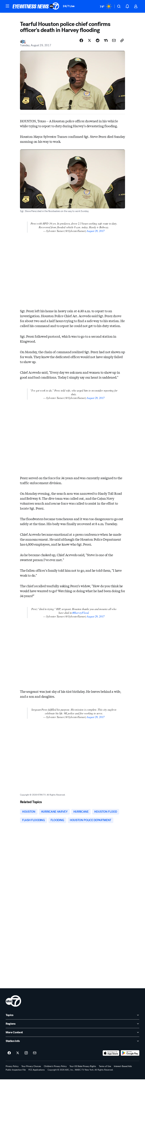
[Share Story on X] (89, 40)
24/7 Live (69, 6)
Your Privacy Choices (31, 1066)
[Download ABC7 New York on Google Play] (130, 1053)
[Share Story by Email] (114, 40)
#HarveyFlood (80, 612)
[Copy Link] (122, 40)
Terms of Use (105, 1066)
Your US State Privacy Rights (82, 1066)
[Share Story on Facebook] (81, 40)
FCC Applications (36, 1070)
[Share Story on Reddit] (98, 40)
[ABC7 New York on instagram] (26, 1053)
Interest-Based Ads (123, 1066)
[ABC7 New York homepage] (36, 6)
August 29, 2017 (96, 231)
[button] (7, 6)
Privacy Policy (12, 1066)
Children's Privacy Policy (55, 1066)
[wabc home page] (13, 1001)
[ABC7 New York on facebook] (9, 1053)
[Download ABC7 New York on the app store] (111, 1053)
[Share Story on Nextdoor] (106, 40)
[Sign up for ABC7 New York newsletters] (34, 1053)
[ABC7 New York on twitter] (17, 1053)
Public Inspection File (16, 1070)
